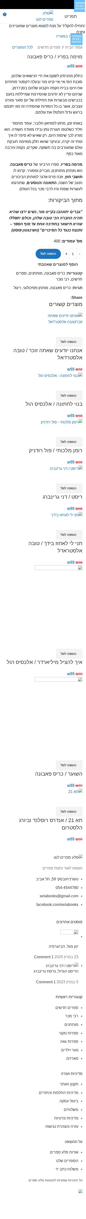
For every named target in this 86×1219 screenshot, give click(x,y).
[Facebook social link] (52, 4)
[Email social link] (46, 4)
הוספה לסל (48, 254)
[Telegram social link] (34, 4)
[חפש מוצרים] (13, 16)
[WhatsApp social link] (40, 4)
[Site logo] (43, 16)
